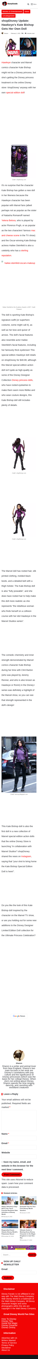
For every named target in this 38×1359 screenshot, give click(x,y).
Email (5, 1143)
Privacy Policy (8, 1345)
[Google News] (19, 1016)
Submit (8, 1278)
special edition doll (15, 92)
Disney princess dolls (22, 380)
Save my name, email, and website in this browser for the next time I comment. (17, 1166)
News (27, 12)
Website (6, 1152)
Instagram (26, 856)
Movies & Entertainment (12, 12)
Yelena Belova (9, 220)
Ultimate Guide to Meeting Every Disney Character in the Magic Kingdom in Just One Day (27, 1234)
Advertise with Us (9, 1338)
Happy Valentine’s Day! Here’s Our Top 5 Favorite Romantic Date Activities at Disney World (10, 1210)
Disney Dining (8, 1327)
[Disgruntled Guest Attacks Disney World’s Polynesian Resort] (10, 1224)
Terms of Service (9, 1343)
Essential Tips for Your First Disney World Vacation (28, 1208)
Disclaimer (6, 1348)
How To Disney (9, 1319)
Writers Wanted (9, 1340)
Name (5, 1134)
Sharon (6, 33)
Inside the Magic (10, 1323)
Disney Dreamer (9, 1325)
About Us (6, 1350)
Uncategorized (8, 16)
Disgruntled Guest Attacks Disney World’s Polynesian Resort (10, 1232)
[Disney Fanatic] (10, 4)
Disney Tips (7, 1321)
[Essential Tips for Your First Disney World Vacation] (28, 1200)
